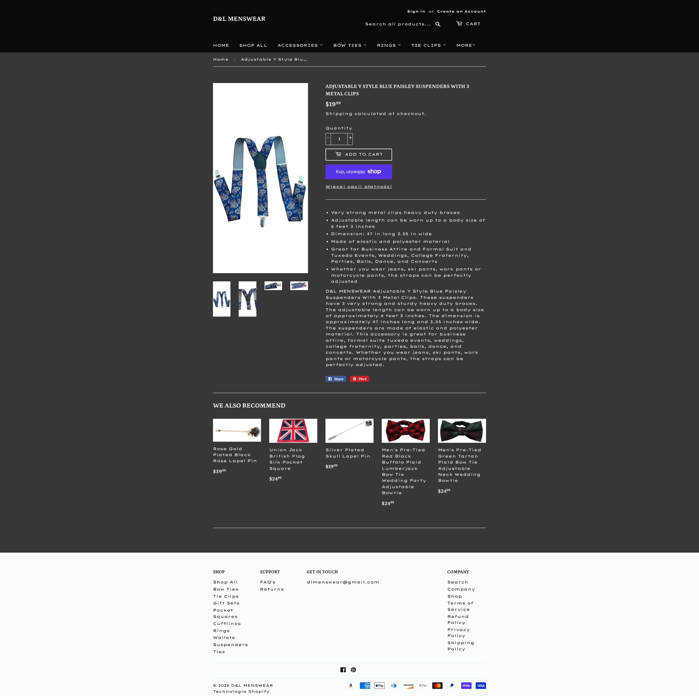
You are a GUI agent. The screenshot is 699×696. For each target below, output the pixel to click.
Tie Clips (427, 45)
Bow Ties (348, 45)
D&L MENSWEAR (239, 19)
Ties (219, 651)
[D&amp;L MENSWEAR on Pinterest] (353, 670)
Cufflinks (227, 623)
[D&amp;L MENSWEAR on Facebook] (343, 670)
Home (221, 45)
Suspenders (230, 644)
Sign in (416, 11)
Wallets (224, 637)
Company (461, 589)
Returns (272, 589)
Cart (472, 23)
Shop (454, 596)
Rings (387, 45)
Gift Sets (226, 603)
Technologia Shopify (241, 691)
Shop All (253, 45)
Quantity (338, 128)
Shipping (339, 113)
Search (457, 582)
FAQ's (268, 582)
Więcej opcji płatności (358, 186)
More (464, 45)
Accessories (298, 45)
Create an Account (461, 11)
